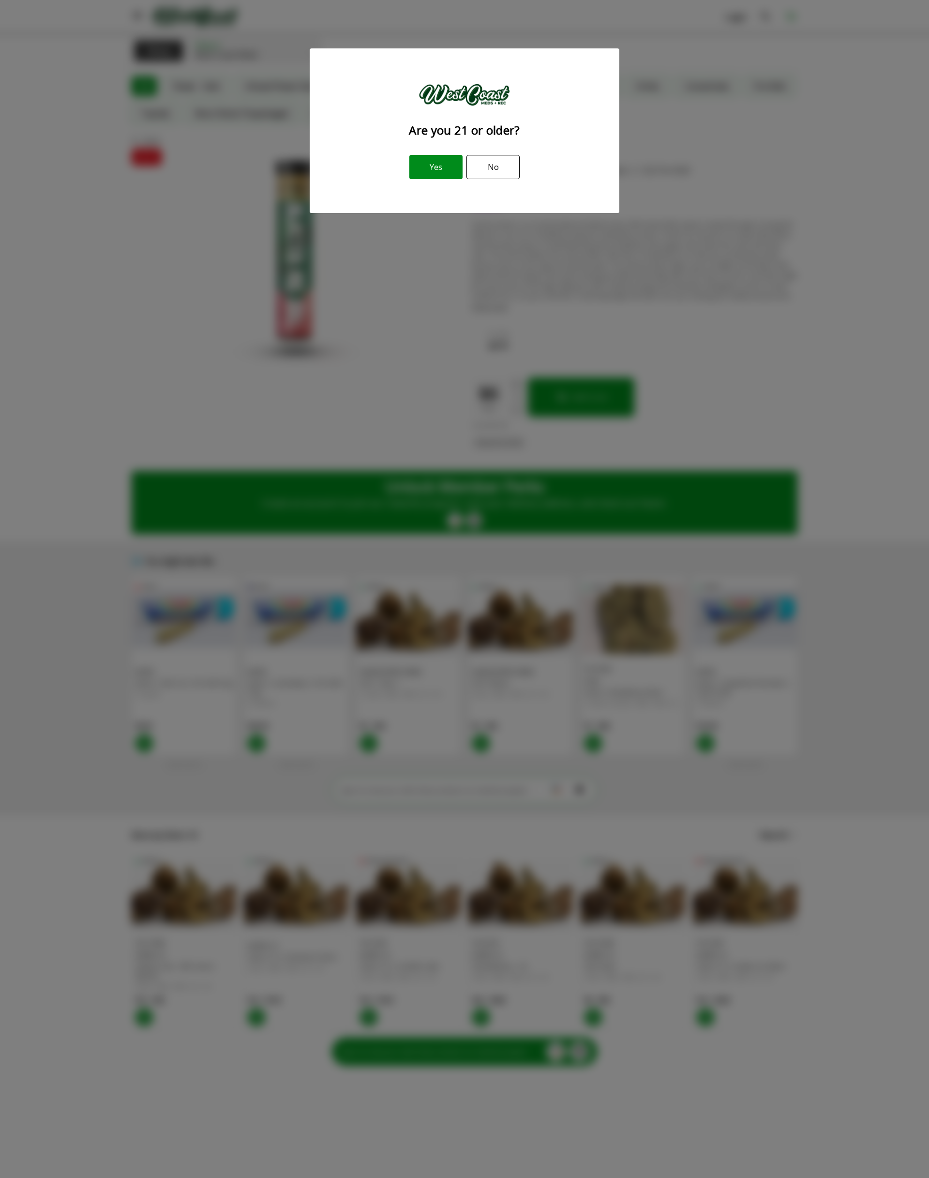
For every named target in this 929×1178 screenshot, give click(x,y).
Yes (436, 167)
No (493, 167)
